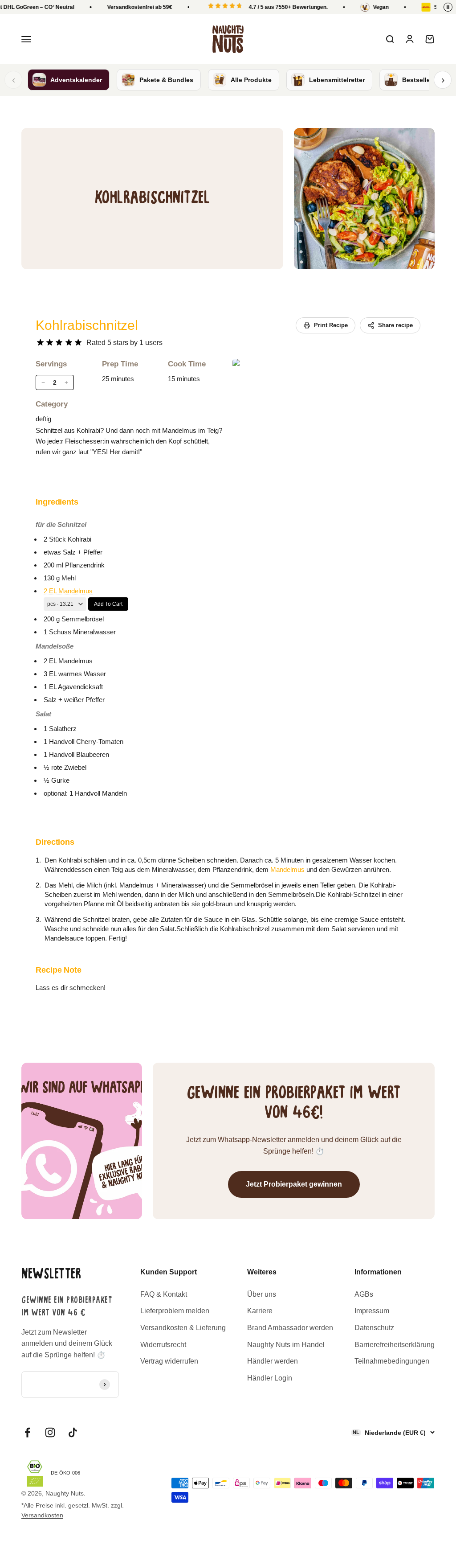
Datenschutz (374, 1327)
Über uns (261, 1294)
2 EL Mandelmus (68, 591)
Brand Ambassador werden (290, 1327)
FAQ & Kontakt (163, 1294)
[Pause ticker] (448, 7)
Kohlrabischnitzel (87, 325)
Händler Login (269, 1378)
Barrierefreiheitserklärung (394, 1344)
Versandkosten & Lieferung (183, 1327)
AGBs (363, 1294)
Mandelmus (287, 869)
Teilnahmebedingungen (391, 1361)
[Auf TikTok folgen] (73, 1432)
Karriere (260, 1311)
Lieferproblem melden (174, 1311)
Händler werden (272, 1361)
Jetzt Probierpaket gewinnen (294, 1184)
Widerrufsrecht (163, 1344)
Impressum (371, 1311)
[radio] (40, 342)
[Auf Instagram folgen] (50, 1432)
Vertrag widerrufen (169, 1361)
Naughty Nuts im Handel (286, 1344)
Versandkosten (42, 1515)
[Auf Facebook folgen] (27, 1432)
